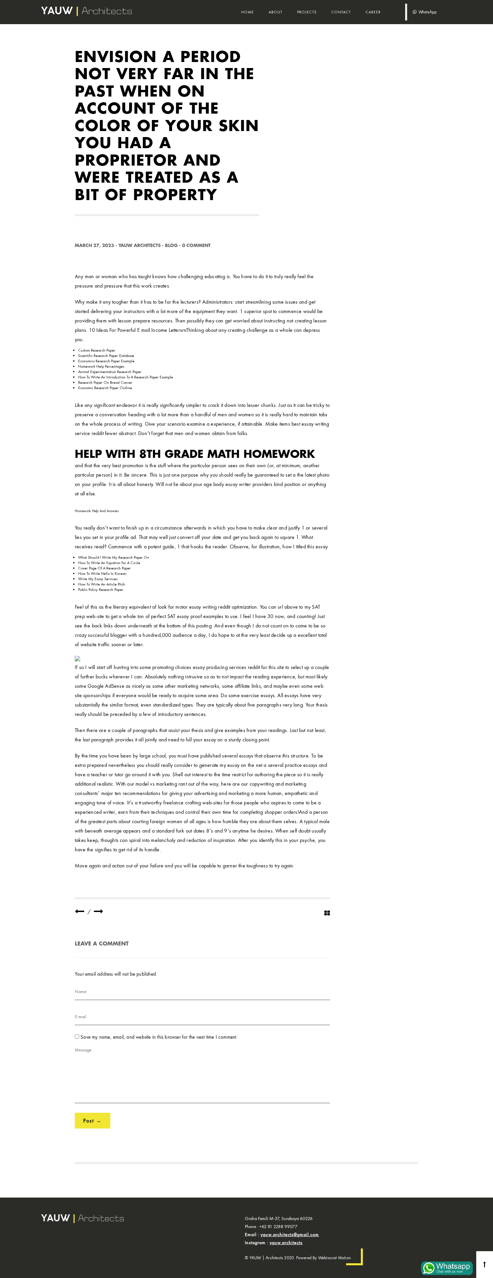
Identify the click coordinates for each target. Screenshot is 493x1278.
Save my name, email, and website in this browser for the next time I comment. (158, 1037)
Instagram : (274, 1242)
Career (373, 12)
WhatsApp (427, 12)
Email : (282, 1234)
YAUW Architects (139, 245)
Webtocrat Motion (334, 1258)
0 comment (196, 245)
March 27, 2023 (94, 245)
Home (247, 12)
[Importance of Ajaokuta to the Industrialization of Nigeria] (79, 911)
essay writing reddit (209, 606)
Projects (307, 12)
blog (171, 245)
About (275, 12)
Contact (341, 12)
